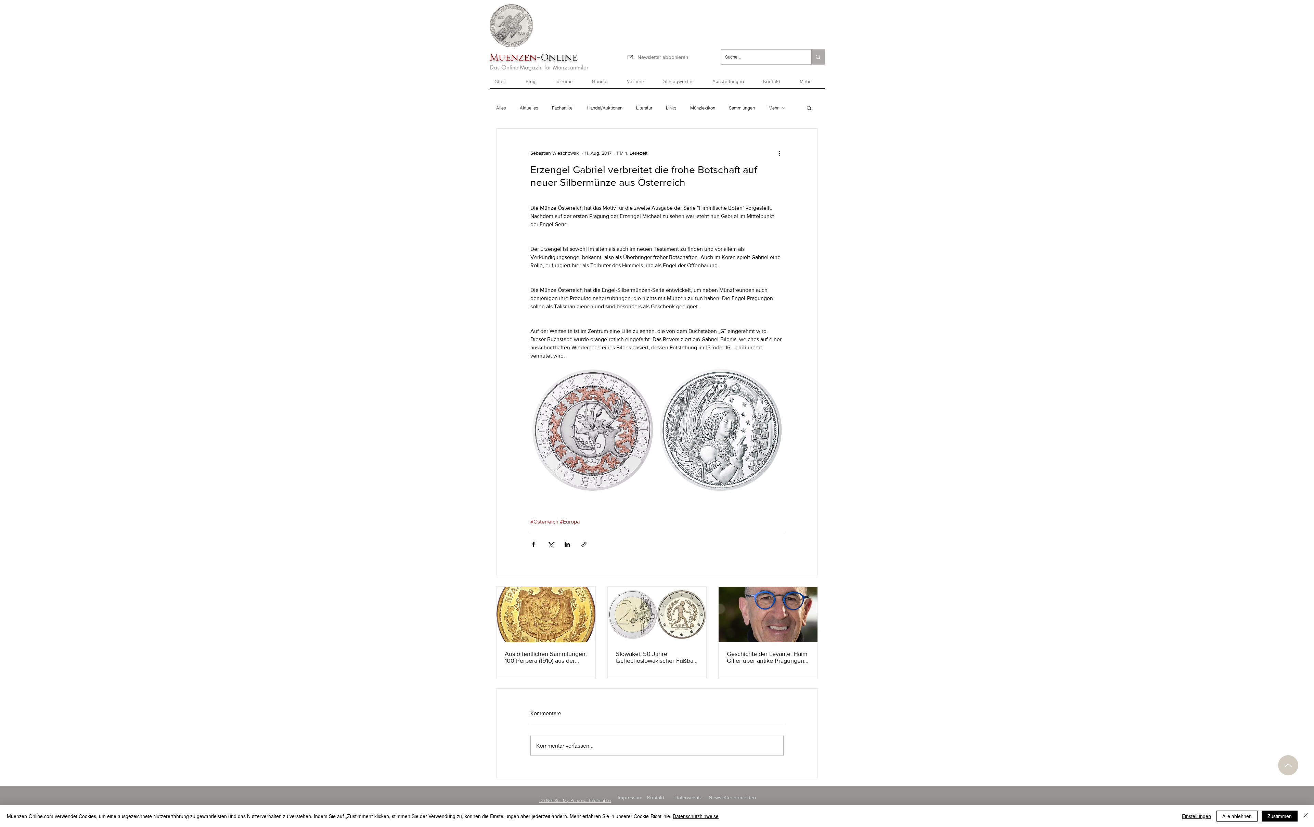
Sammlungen (742, 108)
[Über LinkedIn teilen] (567, 544)
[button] (810, 84)
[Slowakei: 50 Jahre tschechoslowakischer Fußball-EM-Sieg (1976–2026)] (657, 614)
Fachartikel (563, 108)
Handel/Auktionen (604, 108)
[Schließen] (1306, 816)
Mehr (773, 108)
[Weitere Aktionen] (779, 153)
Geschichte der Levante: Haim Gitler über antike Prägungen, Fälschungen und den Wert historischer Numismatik (767, 657)
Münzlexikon (702, 108)
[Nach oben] (1288, 765)
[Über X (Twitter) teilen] (550, 544)
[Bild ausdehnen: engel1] (721, 430)
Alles (501, 108)
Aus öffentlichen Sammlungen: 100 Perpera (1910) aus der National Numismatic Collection (546, 657)
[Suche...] (818, 57)
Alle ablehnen (1237, 816)
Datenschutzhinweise (696, 816)
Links (671, 108)
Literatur (644, 108)
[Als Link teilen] (584, 544)
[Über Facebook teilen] (533, 544)
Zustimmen (1279, 816)
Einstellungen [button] (1196, 816)
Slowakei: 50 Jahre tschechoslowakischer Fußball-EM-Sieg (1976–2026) (657, 657)
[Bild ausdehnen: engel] (592, 430)
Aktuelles (529, 108)
